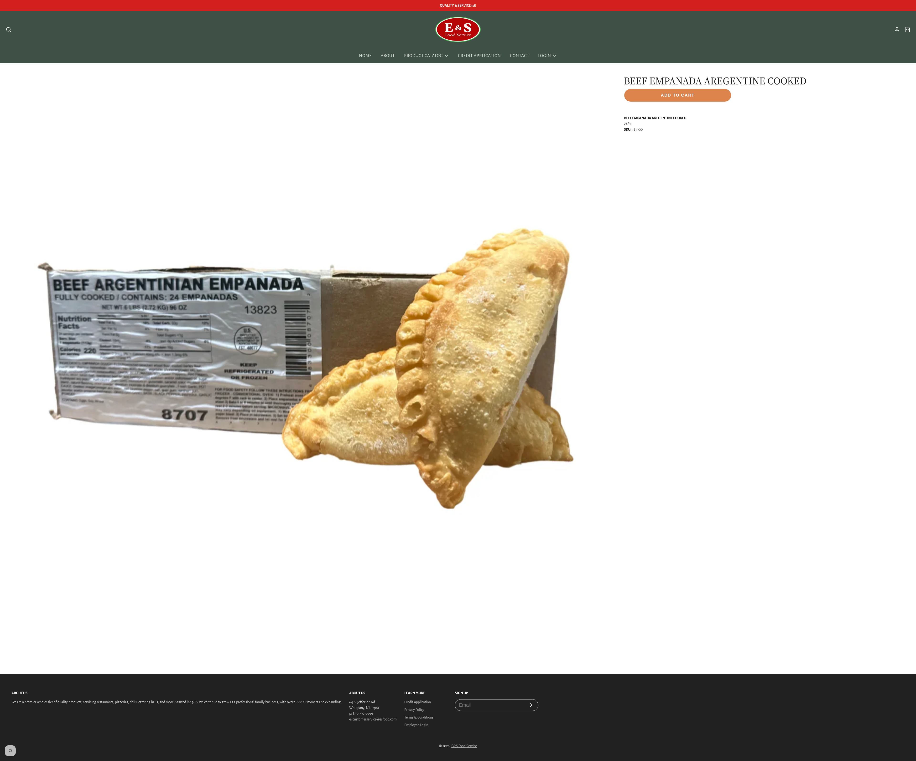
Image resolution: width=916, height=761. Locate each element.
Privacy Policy (414, 710)
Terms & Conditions (418, 717)
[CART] (907, 29)
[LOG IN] (897, 29)
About (388, 55)
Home (365, 55)
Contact (519, 55)
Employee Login (416, 725)
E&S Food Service (464, 746)
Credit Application (479, 55)
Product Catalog (423, 55)
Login (544, 55)
